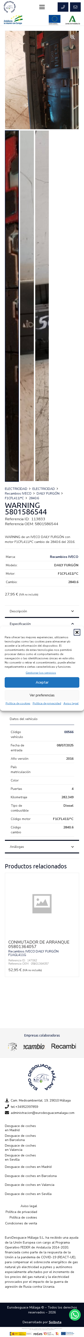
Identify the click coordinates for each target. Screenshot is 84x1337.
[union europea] (55, 20)
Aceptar (42, 682)
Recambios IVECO (18, 493)
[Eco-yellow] (12, 1046)
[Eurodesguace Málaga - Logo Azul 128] (9, 7)
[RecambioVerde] (64, 1046)
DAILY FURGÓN (48, 493)
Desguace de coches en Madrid (20, 1128)
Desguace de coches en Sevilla (20, 1157)
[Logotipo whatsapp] (75, 1315)
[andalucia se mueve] (13, 20)
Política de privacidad (47, 703)
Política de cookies (18, 703)
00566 (69, 732)
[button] (77, 632)
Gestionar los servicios (41, 672)
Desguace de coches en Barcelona (20, 1138)
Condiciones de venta (21, 1223)
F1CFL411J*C (14, 498)
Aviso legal (71, 703)
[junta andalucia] (73, 20)
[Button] (63, 7)
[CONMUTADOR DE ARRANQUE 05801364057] (42, 933)
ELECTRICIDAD (16, 489)
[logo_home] (34, 1046)
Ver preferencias (42, 695)
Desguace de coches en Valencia (20, 1147)
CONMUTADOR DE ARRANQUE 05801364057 (38, 944)
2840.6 (34, 498)
